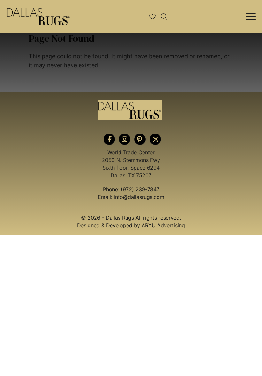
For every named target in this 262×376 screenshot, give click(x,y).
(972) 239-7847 (140, 189)
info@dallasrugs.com (139, 197)
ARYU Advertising (163, 225)
